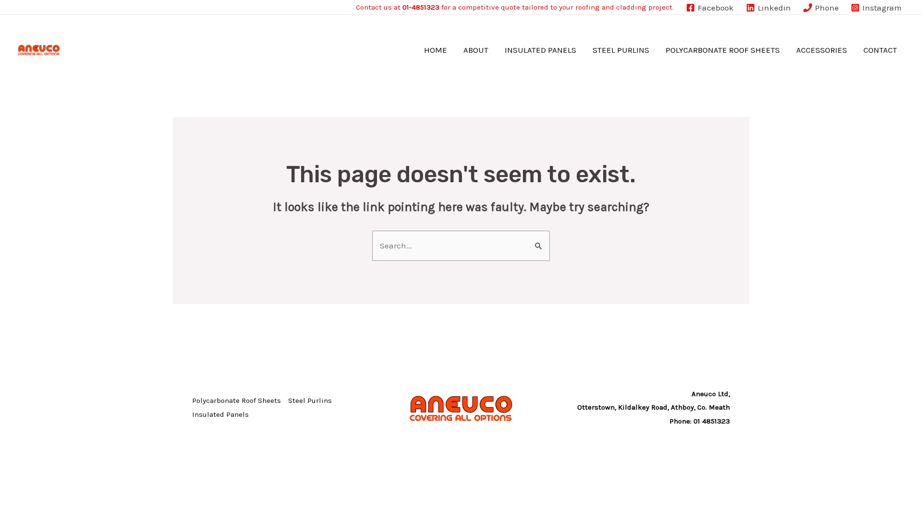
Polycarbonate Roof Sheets (723, 50)
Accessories (821, 50)
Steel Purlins (621, 50)
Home (435, 50)
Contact (880, 50)
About (475, 50)
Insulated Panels (540, 50)
